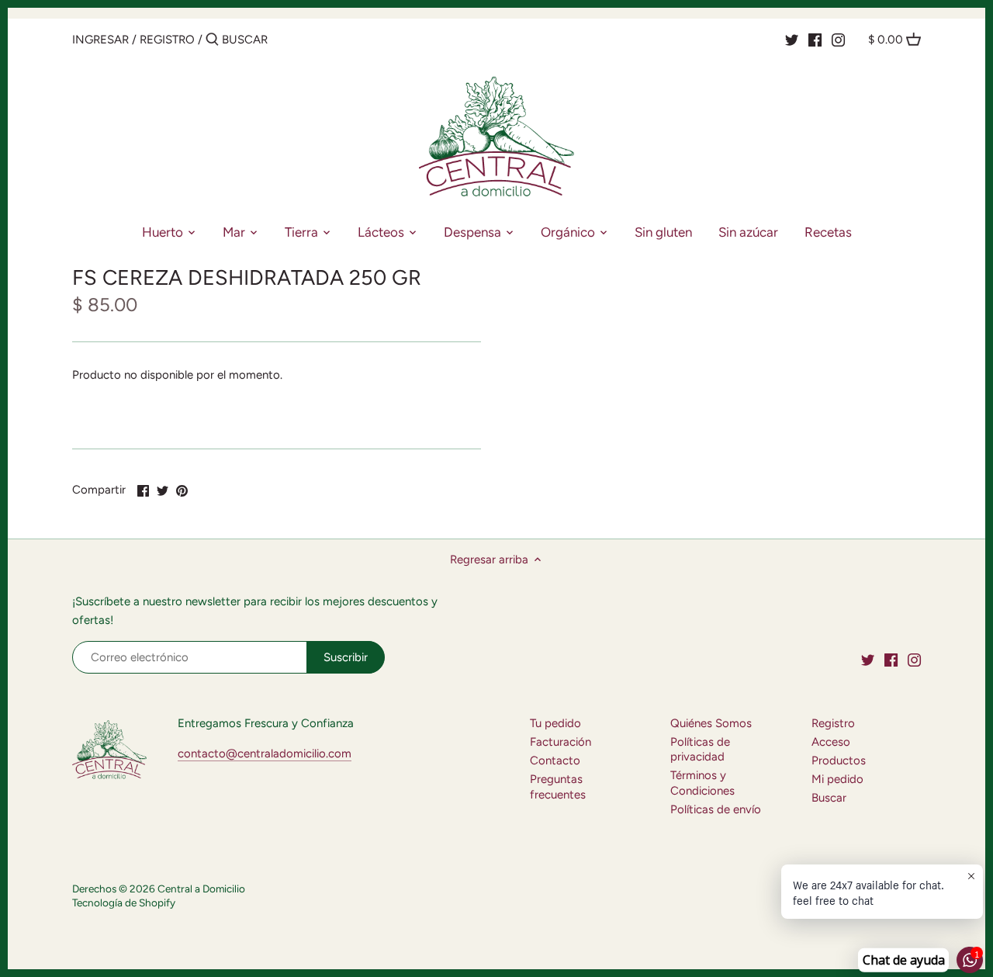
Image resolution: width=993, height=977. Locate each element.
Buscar (828, 798)
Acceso (830, 742)
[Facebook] (815, 39)
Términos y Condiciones (702, 783)
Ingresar (100, 40)
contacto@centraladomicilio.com (264, 753)
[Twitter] (791, 39)
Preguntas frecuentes (558, 787)
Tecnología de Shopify (123, 902)
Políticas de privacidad (700, 749)
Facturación (560, 742)
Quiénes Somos (711, 723)
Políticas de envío (715, 809)
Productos (838, 760)
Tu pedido (555, 723)
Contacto (555, 760)
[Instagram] (838, 39)
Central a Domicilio (201, 888)
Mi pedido (837, 779)
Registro (167, 40)
